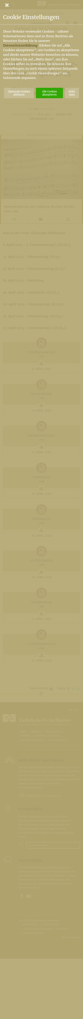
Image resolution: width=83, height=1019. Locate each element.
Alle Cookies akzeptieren (49, 93)
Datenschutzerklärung (20, 45)
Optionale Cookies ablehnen (19, 93)
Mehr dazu (72, 93)
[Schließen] (41, 5)
